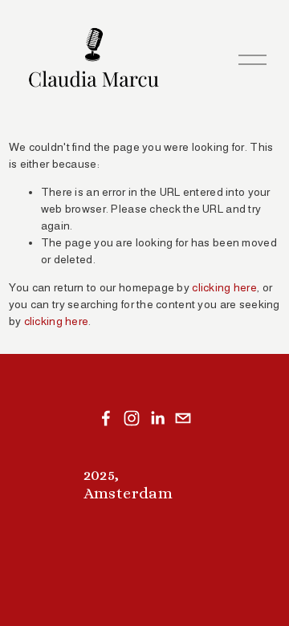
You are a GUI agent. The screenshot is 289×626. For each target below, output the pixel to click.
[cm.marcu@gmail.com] (183, 418)
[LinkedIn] (157, 418)
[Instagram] (132, 418)
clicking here (224, 287)
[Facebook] (106, 418)
